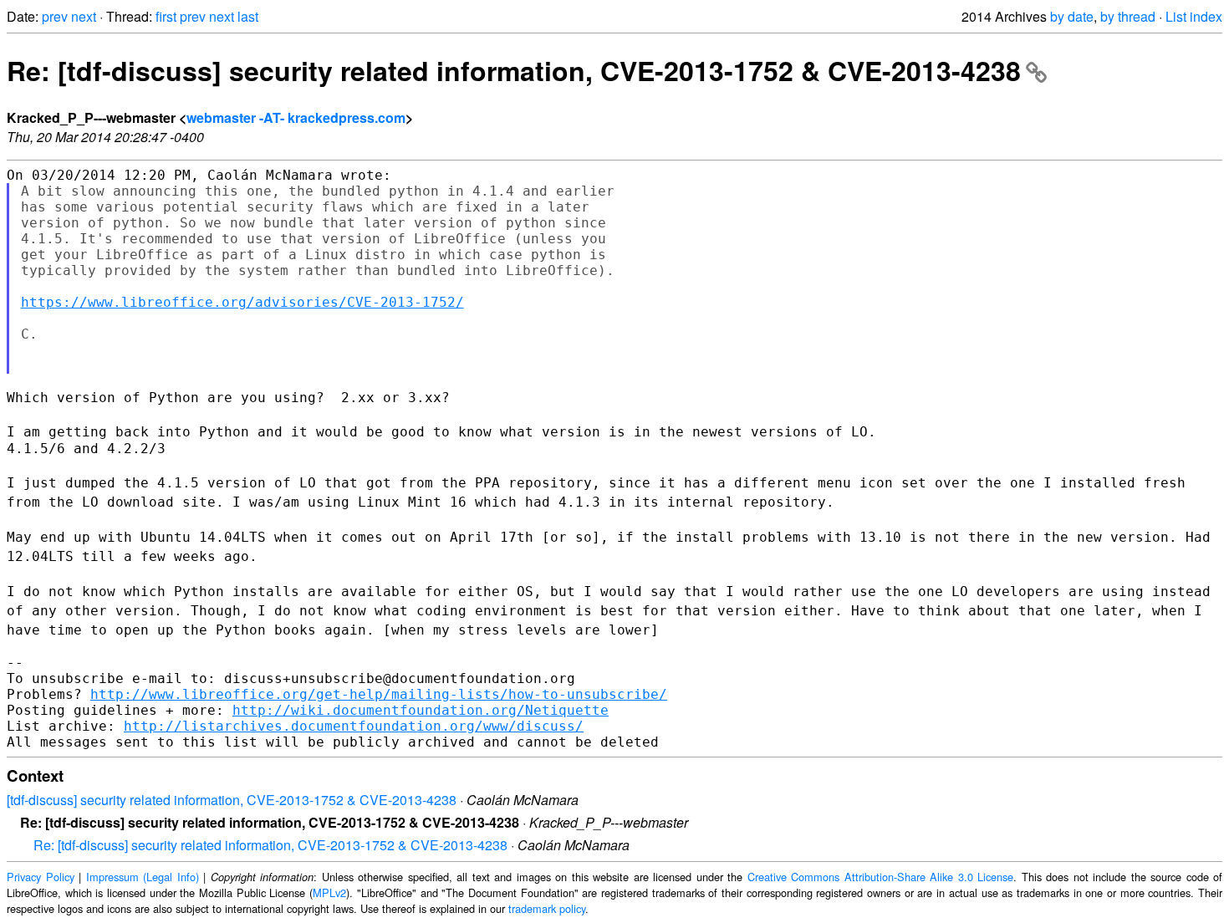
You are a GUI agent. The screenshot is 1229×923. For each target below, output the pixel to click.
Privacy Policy (40, 877)
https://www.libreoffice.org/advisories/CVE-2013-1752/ (242, 302)
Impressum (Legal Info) (142, 877)
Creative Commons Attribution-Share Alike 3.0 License (880, 877)
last (247, 16)
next (83, 16)
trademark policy (546, 908)
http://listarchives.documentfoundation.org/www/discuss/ (354, 726)
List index (1193, 16)
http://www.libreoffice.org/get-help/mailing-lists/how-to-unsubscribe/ (378, 694)
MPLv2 (329, 892)
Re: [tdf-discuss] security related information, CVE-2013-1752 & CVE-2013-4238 (514, 70)
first (166, 16)
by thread (1127, 16)
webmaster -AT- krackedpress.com (295, 117)
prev (55, 16)
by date (1072, 16)
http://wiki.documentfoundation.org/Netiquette (420, 710)
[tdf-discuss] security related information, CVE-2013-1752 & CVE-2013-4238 (231, 799)
